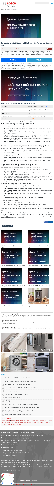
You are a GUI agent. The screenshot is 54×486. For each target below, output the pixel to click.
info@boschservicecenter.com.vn (14, 450)
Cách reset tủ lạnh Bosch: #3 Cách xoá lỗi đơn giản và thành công (21, 387)
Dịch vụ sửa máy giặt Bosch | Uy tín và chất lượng (12, 305)
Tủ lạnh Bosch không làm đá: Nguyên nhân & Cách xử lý (18, 414)
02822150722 (39, 60)
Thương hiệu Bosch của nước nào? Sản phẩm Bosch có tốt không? (21, 404)
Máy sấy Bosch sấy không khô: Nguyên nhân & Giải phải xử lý (20, 411)
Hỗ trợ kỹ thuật (14, 60)
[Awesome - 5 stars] (7, 222)
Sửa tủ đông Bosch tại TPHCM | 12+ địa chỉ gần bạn (40, 265)
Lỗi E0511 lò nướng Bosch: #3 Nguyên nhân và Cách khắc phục (20, 381)
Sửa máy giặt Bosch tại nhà (26, 422)
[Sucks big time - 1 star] (1, 222)
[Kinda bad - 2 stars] (3, 222)
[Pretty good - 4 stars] (5, 222)
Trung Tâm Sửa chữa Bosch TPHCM (13, 397)
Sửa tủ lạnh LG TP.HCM (13, 422)
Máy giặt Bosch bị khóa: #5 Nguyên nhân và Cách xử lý (18, 384)
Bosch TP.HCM (8, 424)
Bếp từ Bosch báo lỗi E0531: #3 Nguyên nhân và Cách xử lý (19, 377)
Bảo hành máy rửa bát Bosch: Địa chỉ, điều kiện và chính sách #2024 (22, 407)
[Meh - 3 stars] (4, 222)
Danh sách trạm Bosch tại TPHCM (13, 391)
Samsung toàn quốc (44, 420)
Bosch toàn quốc (17, 424)
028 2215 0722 (11, 445)
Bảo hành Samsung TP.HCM (31, 420)
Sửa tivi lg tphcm (38, 422)
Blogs (49, 48)
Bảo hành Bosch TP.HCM (17, 420)
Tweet (51, 221)
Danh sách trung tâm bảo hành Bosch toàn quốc (17, 394)
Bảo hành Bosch (6, 420)
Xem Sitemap (14, 455)
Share (46, 221)
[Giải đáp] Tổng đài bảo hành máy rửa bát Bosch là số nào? (19, 401)
